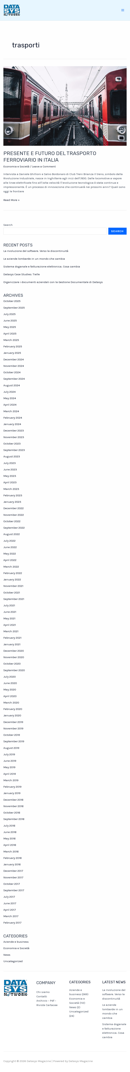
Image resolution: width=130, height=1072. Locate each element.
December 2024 (13, 359)
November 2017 (13, 877)
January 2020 (12, 715)
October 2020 (12, 663)
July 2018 (9, 825)
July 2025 (9, 314)
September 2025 (14, 307)
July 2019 (9, 754)
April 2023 (10, 482)
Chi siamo (43, 992)
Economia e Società (16, 166)
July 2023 (9, 463)
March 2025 (11, 340)
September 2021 (13, 599)
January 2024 (12, 424)
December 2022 (13, 508)
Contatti (41, 996)
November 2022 (13, 514)
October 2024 (11, 372)
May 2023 (9, 476)
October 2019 (11, 735)
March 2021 (10, 631)
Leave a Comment (44, 166)
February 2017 (12, 922)
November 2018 (13, 806)
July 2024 (9, 391)
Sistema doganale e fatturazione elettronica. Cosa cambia (41, 266)
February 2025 (12, 346)
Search (8, 224)
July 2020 (9, 676)
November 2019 (13, 728)
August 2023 (11, 456)
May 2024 (9, 398)
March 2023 (11, 489)
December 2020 (13, 650)
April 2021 (9, 624)
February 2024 (12, 417)
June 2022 (10, 547)
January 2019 (11, 793)
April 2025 (9, 333)
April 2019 (9, 773)
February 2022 (12, 573)
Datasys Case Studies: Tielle (21, 274)
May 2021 (9, 618)
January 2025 (12, 352)
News (6, 954)
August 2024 (11, 385)
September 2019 (13, 741)
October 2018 (11, 812)
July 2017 (9, 896)
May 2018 (9, 838)
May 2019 (9, 767)
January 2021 (11, 644)
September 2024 (14, 378)
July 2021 (9, 605)
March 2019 (10, 780)
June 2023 (10, 469)
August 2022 (11, 534)
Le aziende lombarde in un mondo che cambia (34, 258)
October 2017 (11, 883)
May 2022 (9, 553)
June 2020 (10, 683)
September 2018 (13, 819)
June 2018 (9, 832)
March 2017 (10, 916)
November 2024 (13, 365)
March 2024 (11, 411)
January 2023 (12, 501)
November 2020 (13, 657)
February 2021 (12, 637)
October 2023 (12, 443)
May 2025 (9, 327)
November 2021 (13, 586)
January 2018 (12, 864)
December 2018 (13, 799)
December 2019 (13, 722)
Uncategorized (13, 961)
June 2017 (9, 903)
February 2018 (12, 858)
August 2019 (11, 748)
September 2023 (14, 450)
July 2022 (9, 540)
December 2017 (13, 870)
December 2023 (13, 430)
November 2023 (13, 437)
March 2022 (11, 566)
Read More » (11, 200)
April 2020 (10, 696)
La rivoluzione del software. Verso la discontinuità (35, 251)
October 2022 (11, 521)
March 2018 (11, 851)
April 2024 (9, 404)
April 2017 (9, 909)
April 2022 (9, 560)
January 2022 (12, 579)
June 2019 (9, 760)
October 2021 (11, 592)
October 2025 (11, 301)
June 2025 (10, 320)
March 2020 (11, 702)
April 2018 (9, 845)
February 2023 (12, 495)
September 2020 (14, 670)
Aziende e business (16, 941)
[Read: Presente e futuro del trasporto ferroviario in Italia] (65, 105)
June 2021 (9, 611)
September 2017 (13, 890)
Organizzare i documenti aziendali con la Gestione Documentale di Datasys (53, 282)
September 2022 (14, 527)
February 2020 (12, 709)
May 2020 (9, 689)
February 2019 (12, 786)
